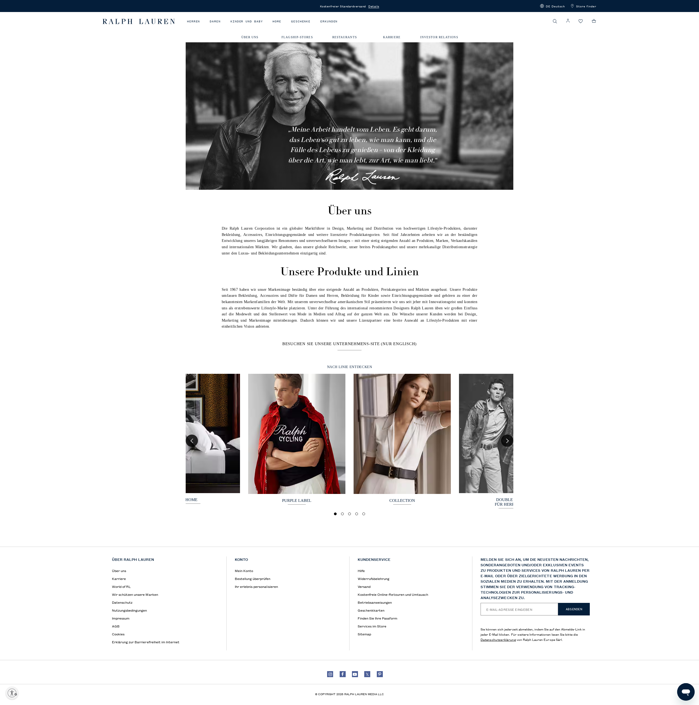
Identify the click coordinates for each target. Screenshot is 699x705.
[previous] (192, 441)
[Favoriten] (581, 21)
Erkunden (328, 21)
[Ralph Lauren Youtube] (355, 674)
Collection (402, 500)
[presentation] (296, 439)
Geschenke (300, 21)
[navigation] (349, 38)
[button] (552, 6)
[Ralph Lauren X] (367, 674)
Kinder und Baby (246, 21)
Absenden (574, 609)
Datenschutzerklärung (498, 639)
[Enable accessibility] (12, 693)
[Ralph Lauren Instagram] (330, 674)
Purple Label (296, 500)
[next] (507, 441)
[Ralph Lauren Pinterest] (380, 674)
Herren (193, 21)
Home (277, 21)
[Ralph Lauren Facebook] (343, 674)
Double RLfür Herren (507, 501)
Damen (215, 21)
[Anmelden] (568, 21)
